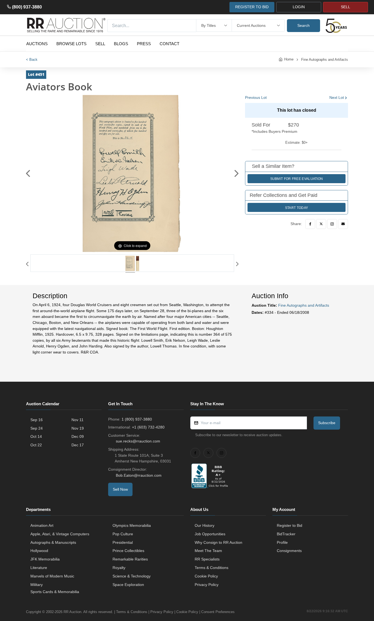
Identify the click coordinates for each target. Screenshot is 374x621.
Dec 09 (77, 436)
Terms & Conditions (211, 567)
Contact (169, 43)
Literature (38, 567)
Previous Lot (256, 97)
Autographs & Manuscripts (53, 542)
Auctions (37, 43)
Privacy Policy (206, 584)
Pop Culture (123, 534)
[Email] (343, 224)
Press (144, 43)
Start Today (296, 208)
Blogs (121, 43)
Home (289, 59)
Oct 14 (36, 436)
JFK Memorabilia (45, 559)
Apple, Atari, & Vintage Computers (59, 534)
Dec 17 (77, 445)
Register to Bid (289, 525)
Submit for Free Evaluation (296, 179)
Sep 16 (36, 420)
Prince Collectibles (128, 550)
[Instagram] (332, 224)
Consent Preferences (218, 612)
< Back (32, 60)
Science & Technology (132, 576)
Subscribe (326, 423)
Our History (204, 525)
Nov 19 (77, 428)
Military (36, 584)
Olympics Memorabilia (132, 525)
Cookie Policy (206, 576)
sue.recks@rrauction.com (138, 441)
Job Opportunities (210, 534)
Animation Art (41, 525)
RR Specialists (207, 559)
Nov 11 (77, 420)
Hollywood (39, 550)
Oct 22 (36, 445)
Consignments (289, 550)
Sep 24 (36, 428)
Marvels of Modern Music (52, 576)
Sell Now (120, 489)
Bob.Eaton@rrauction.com (139, 475)
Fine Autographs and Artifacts (324, 60)
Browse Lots (71, 43)
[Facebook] (310, 224)
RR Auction (72, 612)
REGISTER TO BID (252, 7)
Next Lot (336, 97)
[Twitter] (321, 224)
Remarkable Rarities (130, 559)
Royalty (119, 567)
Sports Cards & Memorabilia (54, 592)
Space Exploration (128, 584)
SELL (345, 7)
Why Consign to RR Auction (218, 542)
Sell (100, 43)
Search (303, 25)
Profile (282, 542)
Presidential (123, 542)
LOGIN (299, 7)
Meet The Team (208, 550)
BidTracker (286, 534)
